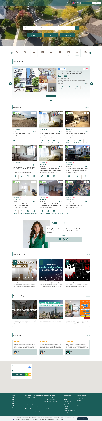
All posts (87, 107)
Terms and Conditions (81, 395)
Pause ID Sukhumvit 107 (49, 397)
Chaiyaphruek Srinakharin (49, 399)
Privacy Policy (80, 398)
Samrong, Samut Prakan (49, 395)
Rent (13, 399)
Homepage (3, 2)
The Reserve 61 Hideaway (49, 406)
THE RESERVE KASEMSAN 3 (30, 397)
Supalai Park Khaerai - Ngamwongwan (33, 411)
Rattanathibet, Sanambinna (31, 408)
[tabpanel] (51, 82)
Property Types (20, 2)
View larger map (15, 376)
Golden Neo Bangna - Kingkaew (50, 401)
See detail (51, 96)
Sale (13, 397)
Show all (88, 254)
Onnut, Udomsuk (48, 408)
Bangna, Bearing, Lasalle (31, 403)
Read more (49, 232)
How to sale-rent (80, 403)
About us (79, 400)
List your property (86, 2)
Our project (14, 407)
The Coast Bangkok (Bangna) (31, 406)
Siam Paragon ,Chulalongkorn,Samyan (34, 395)
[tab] (51, 100)
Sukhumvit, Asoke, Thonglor (50, 403)
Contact (27, 2)
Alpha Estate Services (51, 3)
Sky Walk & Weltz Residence (50, 411)
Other (32, 2)
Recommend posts (11, 2)
